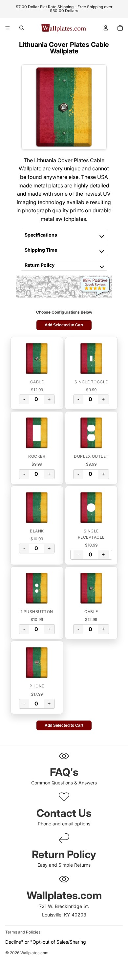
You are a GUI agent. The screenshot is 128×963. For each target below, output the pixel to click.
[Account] (105, 28)
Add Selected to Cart (64, 325)
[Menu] (7, 27)
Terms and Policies (22, 932)
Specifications (41, 235)
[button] (37, 358)
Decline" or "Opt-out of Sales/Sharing (45, 942)
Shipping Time (41, 250)
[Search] (21, 28)
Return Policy (39, 265)
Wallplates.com (34, 953)
